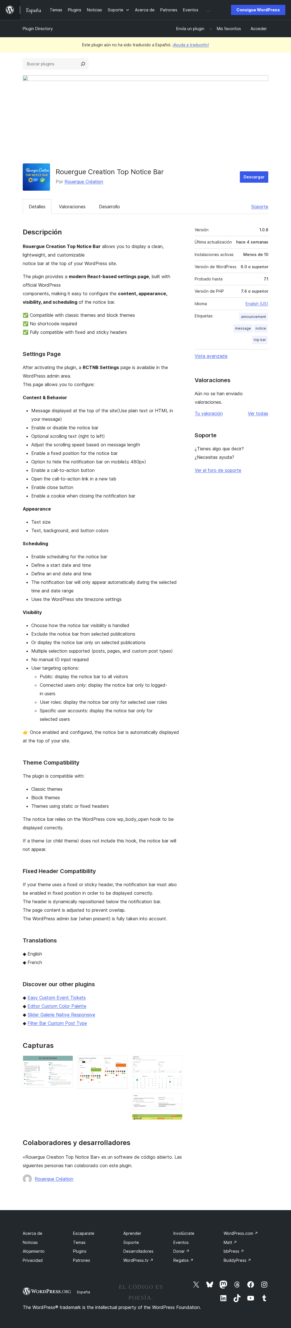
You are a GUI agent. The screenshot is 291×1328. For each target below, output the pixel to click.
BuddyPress (237, 1260)
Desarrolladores (138, 1251)
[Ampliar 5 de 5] (175, 1122)
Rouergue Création (84, 181)
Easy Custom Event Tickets (57, 997)
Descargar (254, 176)
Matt (230, 1242)
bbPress (234, 1251)
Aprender (132, 1233)
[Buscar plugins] (83, 64)
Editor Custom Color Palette (57, 1006)
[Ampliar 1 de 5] (65, 1063)
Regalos (183, 1260)
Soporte (259, 206)
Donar (181, 1251)
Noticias (30, 1242)
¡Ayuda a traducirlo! (190, 44)
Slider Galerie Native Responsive (61, 1014)
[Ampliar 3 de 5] (175, 1063)
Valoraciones (72, 206)
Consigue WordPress (258, 9)
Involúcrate (183, 1233)
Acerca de (32, 1233)
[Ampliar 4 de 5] (175, 1101)
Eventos (181, 1242)
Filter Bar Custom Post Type (57, 1023)
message (243, 328)
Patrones (81, 1260)
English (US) (257, 303)
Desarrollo (109, 206)
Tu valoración (209, 413)
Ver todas (258, 413)
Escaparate (83, 1233)
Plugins (79, 1251)
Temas (79, 1242)
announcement (253, 317)
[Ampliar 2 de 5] (120, 1063)
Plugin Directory (38, 28)
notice (260, 328)
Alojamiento (34, 1251)
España (83, 1292)
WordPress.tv (138, 1260)
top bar (260, 340)
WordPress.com (241, 1233)
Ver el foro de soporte (218, 470)
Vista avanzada (211, 356)
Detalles (37, 206)
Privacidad (33, 1260)
